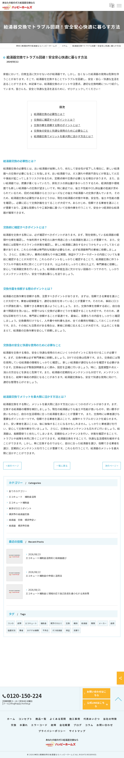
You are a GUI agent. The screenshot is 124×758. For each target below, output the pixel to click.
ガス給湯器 (57, 630)
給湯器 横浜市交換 (19, 525)
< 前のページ (12, 465)
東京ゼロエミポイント (20, 508)
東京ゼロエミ (56, 623)
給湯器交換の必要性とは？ (49, 114)
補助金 (43, 623)
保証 (68, 630)
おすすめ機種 (33, 630)
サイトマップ (77, 731)
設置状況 (12, 630)
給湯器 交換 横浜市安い (22, 519)
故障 (19, 623)
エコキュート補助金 (19, 502)
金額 (112, 623)
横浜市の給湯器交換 (19, 514)
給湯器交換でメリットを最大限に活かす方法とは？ (63, 136)
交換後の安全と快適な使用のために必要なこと (61, 130)
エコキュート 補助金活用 (22, 496)
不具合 (45, 630)
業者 (21, 630)
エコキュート (31, 623)
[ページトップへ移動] (118, 699)
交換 (68, 623)
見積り (76, 630)
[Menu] (119, 5)
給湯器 (84, 623)
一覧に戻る (62, 465)
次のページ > (111, 465)
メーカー (103, 623)
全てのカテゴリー (18, 491)
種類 (93, 623)
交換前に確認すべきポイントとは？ (54, 120)
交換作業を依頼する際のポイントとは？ (57, 125)
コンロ (11, 623)
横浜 (76, 623)
